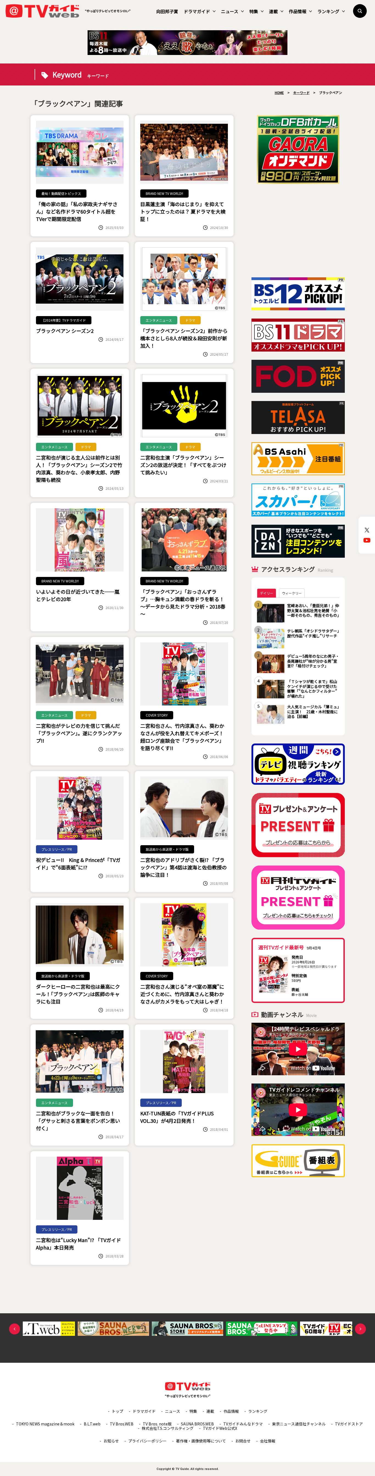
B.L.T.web (92, 1424)
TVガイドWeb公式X (220, 1428)
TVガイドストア (349, 1424)
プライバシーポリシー (147, 1441)
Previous (14, 1328)
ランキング (328, 11)
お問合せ (243, 1441)
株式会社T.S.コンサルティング (168, 1428)
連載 (273, 11)
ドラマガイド (197, 11)
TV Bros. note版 (157, 1424)
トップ (117, 1411)
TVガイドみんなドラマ (243, 1424)
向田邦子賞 (167, 11)
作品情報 (297, 11)
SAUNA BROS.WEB (197, 1424)
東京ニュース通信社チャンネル (299, 1424)
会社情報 (267, 1441)
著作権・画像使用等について (201, 1441)
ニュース (229, 11)
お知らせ (111, 1441)
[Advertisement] (298, 230)
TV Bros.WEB (121, 1424)
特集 (253, 11)
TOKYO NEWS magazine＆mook (45, 1424)
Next (360, 1328)
